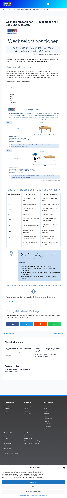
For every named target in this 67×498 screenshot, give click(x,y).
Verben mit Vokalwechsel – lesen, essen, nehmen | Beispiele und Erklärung (47, 349)
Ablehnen (34, 487)
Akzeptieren (33, 482)
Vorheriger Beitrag (8, 333)
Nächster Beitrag (59, 333)
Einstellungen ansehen (33, 492)
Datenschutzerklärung (35, 495)
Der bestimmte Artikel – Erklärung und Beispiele (18, 349)
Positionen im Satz (12, 366)
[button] (64, 467)
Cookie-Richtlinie (24, 495)
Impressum (44, 495)
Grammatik (11, 301)
